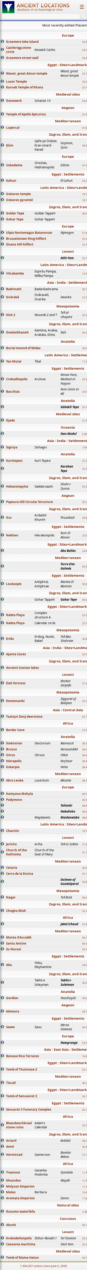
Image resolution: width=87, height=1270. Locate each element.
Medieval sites (68, 94)
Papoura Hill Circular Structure (29, 502)
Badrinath (14, 289)
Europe (68, 35)
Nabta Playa (15, 615)
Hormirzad (14, 1155)
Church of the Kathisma (16, 852)
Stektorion (14, 743)
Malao (11, 1192)
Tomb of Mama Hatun (22, 1257)
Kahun (11, 181)
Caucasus (68, 1218)
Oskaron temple (18, 194)
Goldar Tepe (15, 213)
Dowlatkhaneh (17, 332)
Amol (10, 1146)
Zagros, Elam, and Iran (68, 134)
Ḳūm (9, 145)
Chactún (12, 831)
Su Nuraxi (13, 949)
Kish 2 (10, 315)
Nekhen (12, 535)
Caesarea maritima (20, 1244)
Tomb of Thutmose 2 (21, 1069)
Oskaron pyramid (19, 200)
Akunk (11, 1225)
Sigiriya (11, 447)
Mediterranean (68, 121)
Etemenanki (15, 701)
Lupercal (12, 128)
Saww (10, 1027)
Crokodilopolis (17, 379)
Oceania (68, 427)
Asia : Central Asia (68, 710)
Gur (9, 517)
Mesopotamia (67, 306)
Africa (68, 723)
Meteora (12, 1011)
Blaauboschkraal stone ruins (19, 1125)
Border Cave (15, 730)
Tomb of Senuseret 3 (21, 1096)
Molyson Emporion (20, 1186)
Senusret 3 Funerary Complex (28, 1109)
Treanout (13, 1172)
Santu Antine (16, 943)
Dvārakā (12, 297)
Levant (68, 251)
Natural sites (68, 1205)
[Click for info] (2, 42)
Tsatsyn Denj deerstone (24, 716)
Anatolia (68, 341)
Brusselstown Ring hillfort (26, 239)
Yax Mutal (13, 361)
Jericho (11, 844)
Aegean (67, 107)
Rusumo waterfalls (20, 1211)
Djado (10, 420)
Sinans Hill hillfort (19, 244)
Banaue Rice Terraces (22, 1056)
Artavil (11, 1140)
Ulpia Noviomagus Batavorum (29, 233)
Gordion (12, 998)
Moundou (13, 1180)
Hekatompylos (17, 486)
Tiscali (11, 1083)
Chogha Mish (16, 911)
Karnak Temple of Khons (24, 87)
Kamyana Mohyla (19, 794)
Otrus (10, 755)
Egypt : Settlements (68, 174)
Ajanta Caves (16, 654)
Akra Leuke (14, 780)
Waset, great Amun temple (26, 73)
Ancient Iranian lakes (22, 668)
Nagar (11, 897)
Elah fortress (16, 683)
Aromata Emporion (20, 1198)
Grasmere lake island (22, 42)
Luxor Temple (16, 81)
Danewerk (14, 101)
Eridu (10, 639)
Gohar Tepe (14, 219)
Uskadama (14, 165)
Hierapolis (14, 761)
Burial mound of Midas (23, 348)
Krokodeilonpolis (19, 1238)
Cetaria (11, 868)
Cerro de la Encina (19, 874)
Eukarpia (12, 767)
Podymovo (14, 800)
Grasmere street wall (22, 58)
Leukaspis (14, 584)
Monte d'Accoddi (18, 937)
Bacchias (13, 391)
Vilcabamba (15, 273)
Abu (9, 965)
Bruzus (11, 749)
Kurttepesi (14, 461)
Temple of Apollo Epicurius (26, 114)
